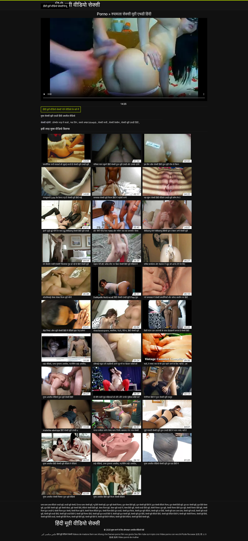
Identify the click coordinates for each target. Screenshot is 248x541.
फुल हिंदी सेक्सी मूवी (51, 508)
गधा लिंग (74, 122)
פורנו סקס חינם (153, 534)
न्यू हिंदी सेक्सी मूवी (99, 505)
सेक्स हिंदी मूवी (129, 508)
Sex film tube (140, 534)
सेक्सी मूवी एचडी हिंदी (130, 122)
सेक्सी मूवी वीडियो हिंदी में (170, 514)
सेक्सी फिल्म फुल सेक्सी (62, 511)
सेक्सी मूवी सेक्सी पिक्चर (187, 514)
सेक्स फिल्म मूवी (104, 508)
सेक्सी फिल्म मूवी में (77, 511)
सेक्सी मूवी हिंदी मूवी (77, 517)
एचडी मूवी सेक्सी (70, 505)
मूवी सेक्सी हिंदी (76, 508)
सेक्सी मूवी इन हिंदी (157, 511)
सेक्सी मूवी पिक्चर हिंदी (84, 514)
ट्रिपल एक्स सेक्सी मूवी (84, 505)
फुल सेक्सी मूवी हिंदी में (143, 505)
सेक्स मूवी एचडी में (117, 508)
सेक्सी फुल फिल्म (128, 511)
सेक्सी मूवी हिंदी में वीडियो (106, 517)
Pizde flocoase (188, 534)
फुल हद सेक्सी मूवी (190, 505)
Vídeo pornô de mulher (128, 537)
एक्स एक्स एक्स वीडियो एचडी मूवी (52, 505)
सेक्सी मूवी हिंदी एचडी (48, 517)
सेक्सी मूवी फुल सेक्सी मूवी (121, 514)
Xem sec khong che (99, 534)
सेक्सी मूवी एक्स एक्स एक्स (174, 511)
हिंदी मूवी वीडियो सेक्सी (64, 534)
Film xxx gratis (127, 534)
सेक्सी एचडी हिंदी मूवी (142, 508)
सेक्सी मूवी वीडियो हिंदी (153, 514)
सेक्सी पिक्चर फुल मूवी (158, 508)
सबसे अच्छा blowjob (88, 122)
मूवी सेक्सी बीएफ (64, 508)
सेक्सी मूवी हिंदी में (91, 517)
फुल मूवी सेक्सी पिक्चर (113, 505)
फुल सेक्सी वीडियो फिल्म (160, 505)
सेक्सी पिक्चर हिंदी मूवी (194, 508)
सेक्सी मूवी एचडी (189, 511)
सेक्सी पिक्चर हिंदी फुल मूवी (176, 508)
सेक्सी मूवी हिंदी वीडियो (123, 517)
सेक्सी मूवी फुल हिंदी (137, 514)
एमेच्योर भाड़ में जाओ (60, 122)
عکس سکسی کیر (48, 534)
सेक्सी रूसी (103, 122)
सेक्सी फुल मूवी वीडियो (142, 511)
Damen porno (114, 534)
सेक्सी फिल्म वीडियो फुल (93, 511)
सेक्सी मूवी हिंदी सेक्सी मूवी (140, 517)
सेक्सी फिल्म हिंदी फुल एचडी (112, 511)
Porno (102, 14)
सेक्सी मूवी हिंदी (202, 514)
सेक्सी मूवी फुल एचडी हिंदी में (102, 514)
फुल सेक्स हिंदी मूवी (128, 505)
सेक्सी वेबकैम (114, 122)
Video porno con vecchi (170, 534)
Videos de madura (80, 534)
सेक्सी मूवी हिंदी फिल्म (63, 517)
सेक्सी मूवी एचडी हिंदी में (68, 514)
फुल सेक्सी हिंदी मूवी (176, 505)
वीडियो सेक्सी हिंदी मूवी (90, 508)
